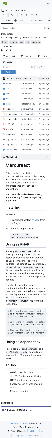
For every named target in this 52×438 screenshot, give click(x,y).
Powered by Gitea (19, 423)
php (27, 42)
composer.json (12, 114)
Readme (8, 46)
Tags (44, 56)
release (35, 220)
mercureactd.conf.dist (12, 134)
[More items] (48, 21)
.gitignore (10, 109)
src (7, 98)
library (5, 42)
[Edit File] (47, 157)
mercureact (22, 10)
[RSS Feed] (4, 15)
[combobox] (17, 67)
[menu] (11, 431)
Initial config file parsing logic (34, 114)
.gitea (8, 83)
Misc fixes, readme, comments (34, 139)
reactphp (35, 42)
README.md (11, 149)
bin (7, 88)
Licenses (33, 431)
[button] (11, 15)
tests (8, 104)
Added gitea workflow (26, 78)
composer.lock (12, 119)
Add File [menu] (40, 67)
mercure (13, 42)
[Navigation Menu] (48, 3)
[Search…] (48, 28)
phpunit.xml (11, 144)
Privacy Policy (34, 435)
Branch (27, 56)
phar (21, 42)
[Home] (5, 3)
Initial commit (27, 109)
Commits (10, 56)
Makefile (9, 129)
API (43, 431)
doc (7, 93)
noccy (9, 10)
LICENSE (10, 124)
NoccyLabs (18, 435)
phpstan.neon (12, 139)
